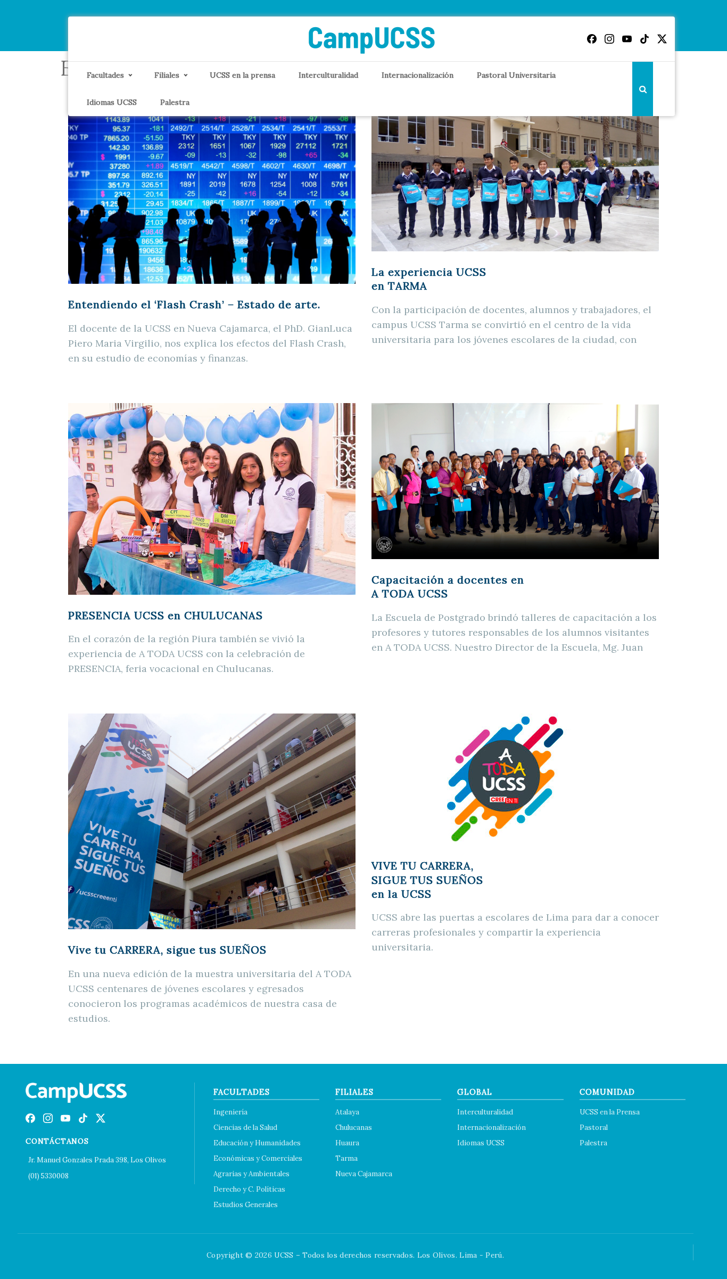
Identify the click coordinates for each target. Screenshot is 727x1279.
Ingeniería (230, 1112)
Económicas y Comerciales (257, 1158)
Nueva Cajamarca (363, 1173)
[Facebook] (592, 39)
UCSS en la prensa (242, 75)
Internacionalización (417, 75)
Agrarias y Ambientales (251, 1173)
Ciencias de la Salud (245, 1127)
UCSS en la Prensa (610, 1112)
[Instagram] (609, 39)
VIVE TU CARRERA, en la (427, 879)
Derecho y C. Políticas (249, 1189)
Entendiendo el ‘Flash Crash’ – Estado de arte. (194, 304)
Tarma (346, 1158)
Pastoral (594, 1127)
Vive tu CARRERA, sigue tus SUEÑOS (167, 949)
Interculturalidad (328, 75)
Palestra (174, 102)
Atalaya (347, 1112)
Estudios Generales (245, 1204)
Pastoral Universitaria (516, 75)
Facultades (105, 75)
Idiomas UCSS (112, 102)
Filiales (166, 75)
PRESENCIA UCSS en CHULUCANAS (165, 615)
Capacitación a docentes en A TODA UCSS (447, 586)
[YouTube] (627, 39)
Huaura (347, 1142)
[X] (662, 39)
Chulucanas (353, 1127)
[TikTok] (644, 39)
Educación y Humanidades (257, 1142)
